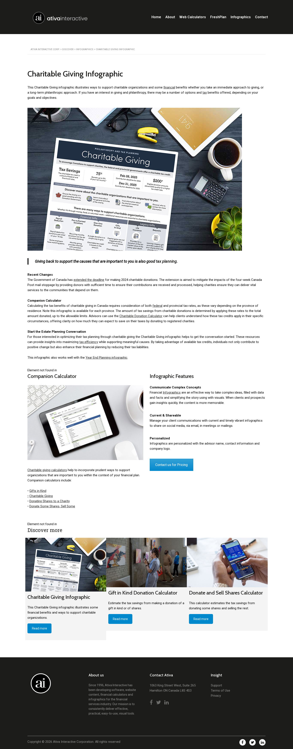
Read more (39, 628)
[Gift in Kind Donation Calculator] (146, 562)
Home (156, 17)
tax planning (166, 261)
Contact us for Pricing (171, 465)
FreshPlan (218, 17)
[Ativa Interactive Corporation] (39, 686)
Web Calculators (192, 17)
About (170, 17)
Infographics (241, 17)
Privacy (216, 696)
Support (216, 685)
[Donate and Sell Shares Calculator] (227, 562)
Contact (261, 17)
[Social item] (151, 702)
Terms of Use (220, 690)
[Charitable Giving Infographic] (65, 565)
